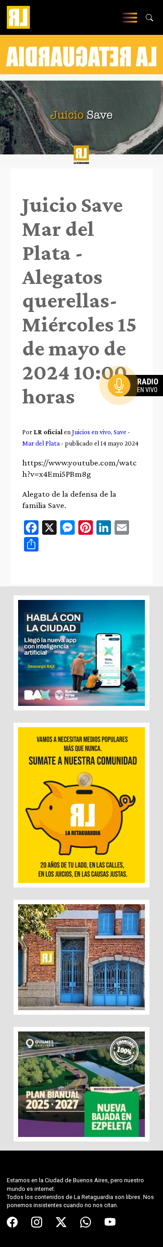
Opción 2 (138, 403)
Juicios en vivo (91, 432)
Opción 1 (138, 400)
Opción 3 (138, 407)
